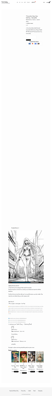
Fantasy (33, 16)
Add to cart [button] (16, 371)
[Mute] (41, 282)
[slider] (25, 282)
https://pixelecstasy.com (23, 318)
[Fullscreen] (42, 282)
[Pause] (9, 282)
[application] (26, 256)
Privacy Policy (23, 390)
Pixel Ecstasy (5, 2)
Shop (19, 2)
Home (17, 2)
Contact (25, 2)
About (34, 390)
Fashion (36, 16)
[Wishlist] (26, 16)
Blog (22, 2)
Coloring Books (29, 16)
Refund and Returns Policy (14, 390)
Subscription (40, 390)
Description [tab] (13, 227)
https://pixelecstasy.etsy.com (21, 320)
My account (28, 2)
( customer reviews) (29, 23)
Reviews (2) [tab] (17, 227)
